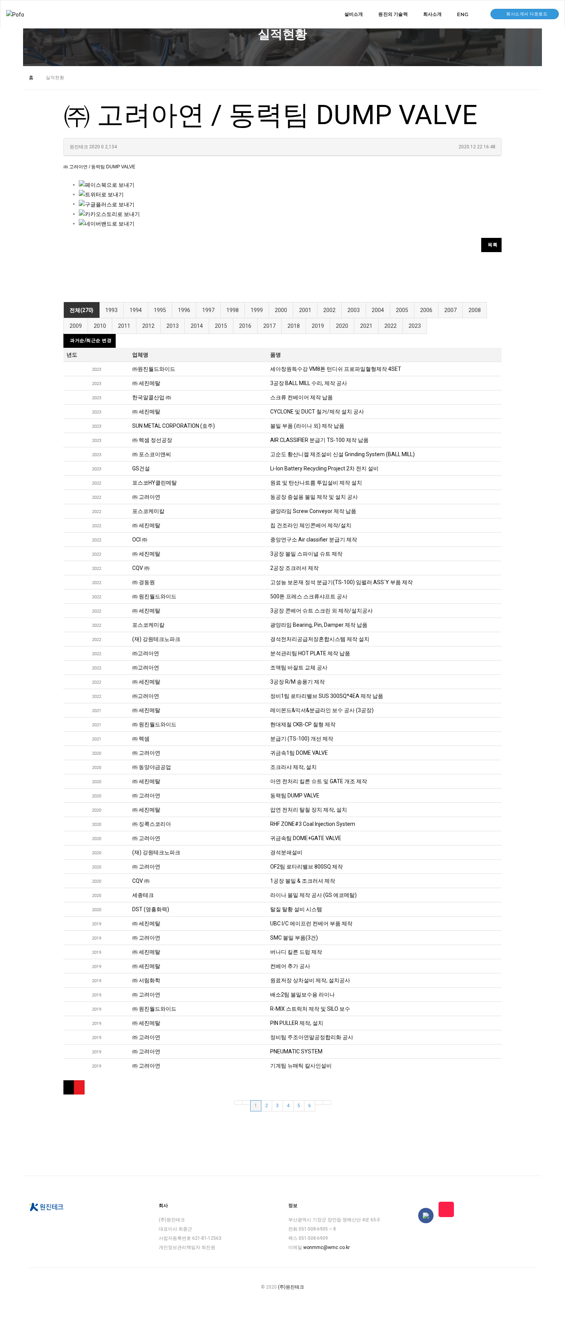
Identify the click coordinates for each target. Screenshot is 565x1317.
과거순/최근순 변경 (90, 340)
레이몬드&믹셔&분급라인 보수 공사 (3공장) (322, 710)
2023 (415, 326)
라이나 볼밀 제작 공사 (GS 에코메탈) (313, 895)
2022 (390, 326)
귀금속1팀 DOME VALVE (299, 753)
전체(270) (81, 310)
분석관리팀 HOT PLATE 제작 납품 (310, 653)
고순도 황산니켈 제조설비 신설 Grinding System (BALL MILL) (342, 454)
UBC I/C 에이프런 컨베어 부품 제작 (311, 923)
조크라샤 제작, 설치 (293, 767)
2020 (342, 326)
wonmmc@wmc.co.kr (326, 1247)
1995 (160, 310)
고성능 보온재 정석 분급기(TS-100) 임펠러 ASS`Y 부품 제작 (341, 582)
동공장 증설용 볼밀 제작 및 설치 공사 (314, 497)
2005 (402, 310)
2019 (318, 326)
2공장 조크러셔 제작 (294, 568)
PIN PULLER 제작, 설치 (296, 1023)
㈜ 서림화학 (146, 980)
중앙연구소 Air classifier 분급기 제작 (313, 539)
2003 (353, 310)
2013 (172, 326)
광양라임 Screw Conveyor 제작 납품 (313, 511)
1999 (257, 310)
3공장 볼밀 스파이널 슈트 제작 (306, 554)
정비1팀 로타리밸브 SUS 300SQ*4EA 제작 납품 (326, 696)
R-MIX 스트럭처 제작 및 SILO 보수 (310, 1009)
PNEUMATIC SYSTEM (296, 1051)
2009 (76, 326)
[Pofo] (15, 14)
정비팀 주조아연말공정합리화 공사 (311, 1037)
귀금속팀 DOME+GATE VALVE (305, 838)
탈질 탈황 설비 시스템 (296, 909)
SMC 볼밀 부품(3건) (294, 938)
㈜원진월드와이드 (153, 369)
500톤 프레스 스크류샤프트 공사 (308, 596)
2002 (329, 310)
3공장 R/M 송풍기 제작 (297, 682)
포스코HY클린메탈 (154, 483)
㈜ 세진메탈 (146, 383)
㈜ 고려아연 (146, 497)
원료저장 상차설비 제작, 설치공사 (310, 980)
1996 (184, 310)
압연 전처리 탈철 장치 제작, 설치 (308, 810)
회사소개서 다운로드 (526, 14)
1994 (136, 310)
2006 (426, 310)
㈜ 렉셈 (141, 739)
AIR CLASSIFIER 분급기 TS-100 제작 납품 (319, 440)
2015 (221, 326)
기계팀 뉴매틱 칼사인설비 (301, 1066)
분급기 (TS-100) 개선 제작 (301, 739)
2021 (366, 326)
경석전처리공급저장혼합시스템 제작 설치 (319, 639)
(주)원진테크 (291, 1287)
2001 (305, 310)
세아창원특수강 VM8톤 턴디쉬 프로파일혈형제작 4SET (335, 369)
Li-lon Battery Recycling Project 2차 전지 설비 (324, 468)
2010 (100, 326)
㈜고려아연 (145, 653)
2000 (281, 310)
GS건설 (141, 468)
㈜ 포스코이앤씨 (151, 454)
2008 (475, 310)
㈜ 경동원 (143, 582)
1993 (111, 310)
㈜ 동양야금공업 (151, 767)
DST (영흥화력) (150, 909)
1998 (232, 310)
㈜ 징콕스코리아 (151, 824)
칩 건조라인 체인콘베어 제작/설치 (310, 525)
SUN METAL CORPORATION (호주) (173, 426)
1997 (208, 310)
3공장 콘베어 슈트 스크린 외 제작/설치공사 (321, 611)
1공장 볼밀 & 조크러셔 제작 (302, 881)
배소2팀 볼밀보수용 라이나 (302, 994)
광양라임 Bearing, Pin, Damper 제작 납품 (318, 625)
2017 (269, 326)
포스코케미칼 (148, 511)
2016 (245, 326)
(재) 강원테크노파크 (156, 639)
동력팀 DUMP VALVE (294, 795)
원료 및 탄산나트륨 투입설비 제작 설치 (316, 483)
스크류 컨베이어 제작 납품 (301, 397)
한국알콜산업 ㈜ (151, 397)
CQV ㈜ (141, 568)
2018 (293, 326)
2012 (148, 326)
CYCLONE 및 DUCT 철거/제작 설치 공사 (317, 412)
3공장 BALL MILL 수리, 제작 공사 (308, 383)
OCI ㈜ (139, 539)
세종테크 (143, 895)
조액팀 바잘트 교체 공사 (298, 667)
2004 (378, 310)
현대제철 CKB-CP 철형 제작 (303, 724)
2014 (197, 326)
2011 (124, 326)
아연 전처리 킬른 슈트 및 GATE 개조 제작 (318, 781)
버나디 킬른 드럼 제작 (296, 952)
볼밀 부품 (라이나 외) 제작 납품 (307, 426)
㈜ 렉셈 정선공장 (152, 440)
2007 (450, 310)
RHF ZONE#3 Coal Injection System (312, 824)
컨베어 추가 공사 (290, 966)
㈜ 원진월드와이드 (154, 596)
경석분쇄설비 (286, 852)
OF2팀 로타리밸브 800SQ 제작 (306, 867)
